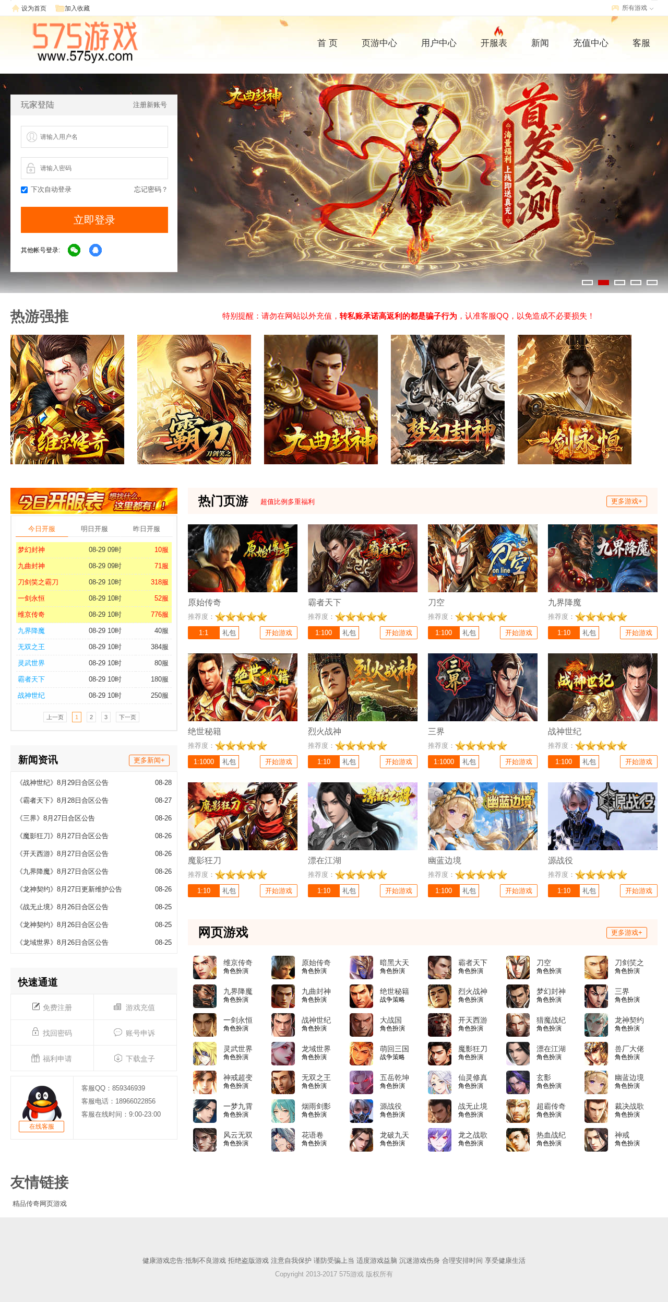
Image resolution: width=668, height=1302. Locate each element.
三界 (622, 991)
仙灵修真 (472, 1077)
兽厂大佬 (629, 1049)
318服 (160, 582)
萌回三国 (394, 1049)
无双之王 (31, 647)
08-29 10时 (105, 582)
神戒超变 (238, 1077)
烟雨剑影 (316, 1106)
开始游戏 (278, 633)
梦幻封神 (31, 550)
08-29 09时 (105, 550)
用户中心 (439, 43)
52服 (161, 598)
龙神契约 (629, 1020)
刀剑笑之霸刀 (38, 582)
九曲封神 (31, 566)
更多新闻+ (149, 760)
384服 (160, 647)
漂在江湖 (551, 1049)
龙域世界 (316, 1049)
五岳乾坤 (394, 1077)
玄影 (543, 1077)
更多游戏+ (626, 501)
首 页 (327, 43)
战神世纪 (31, 695)
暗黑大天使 (394, 963)
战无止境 (472, 1106)
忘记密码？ (151, 189)
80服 (161, 663)
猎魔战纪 (551, 1020)
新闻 (540, 43)
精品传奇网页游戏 (40, 1203)
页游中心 (379, 43)
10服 (161, 550)
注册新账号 (150, 105)
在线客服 (41, 1126)
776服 (160, 614)
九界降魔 (31, 631)
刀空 (543, 962)
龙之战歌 (472, 1135)
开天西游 (472, 1020)
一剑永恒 (31, 598)
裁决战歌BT (629, 1106)
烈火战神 (472, 991)
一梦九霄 (238, 1106)
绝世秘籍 (394, 991)
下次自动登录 (51, 189)
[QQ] (96, 250)
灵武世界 (31, 663)
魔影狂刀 (472, 1049)
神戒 (622, 1135)
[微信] (74, 250)
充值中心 (591, 43)
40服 (161, 631)
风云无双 (238, 1135)
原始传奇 (316, 962)
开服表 (494, 43)
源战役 (391, 1106)
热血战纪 (551, 1135)
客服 (641, 43)
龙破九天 (394, 1135)
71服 (161, 566)
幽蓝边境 (629, 1077)
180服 (160, 679)
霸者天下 (31, 679)
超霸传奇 (551, 1106)
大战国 (391, 1020)
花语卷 (313, 1135)
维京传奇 (31, 614)
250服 (160, 695)
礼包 (229, 633)
